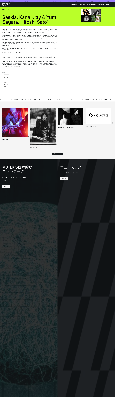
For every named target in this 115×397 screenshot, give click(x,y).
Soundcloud (6, 74)
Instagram (6, 77)
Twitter (5, 75)
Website (5, 82)
